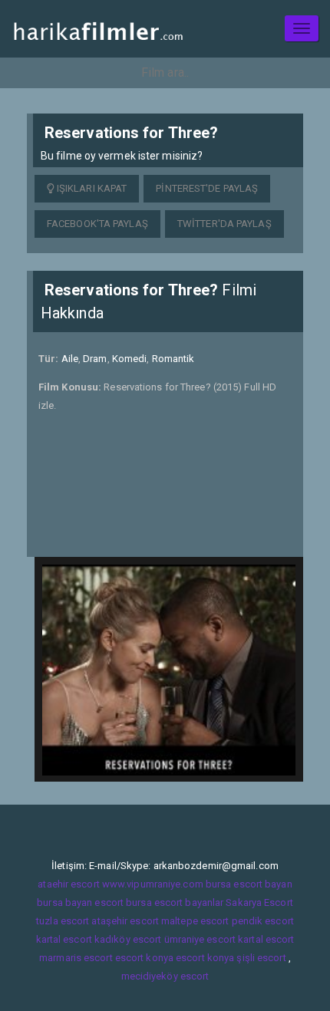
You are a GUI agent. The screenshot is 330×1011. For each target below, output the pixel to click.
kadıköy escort (127, 939)
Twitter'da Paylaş (224, 223)
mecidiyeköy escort (165, 976)
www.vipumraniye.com (152, 884)
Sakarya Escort (259, 902)
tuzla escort (62, 921)
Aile (69, 358)
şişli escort (260, 957)
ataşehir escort (125, 921)
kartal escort (64, 939)
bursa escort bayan (249, 884)
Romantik (173, 358)
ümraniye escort (200, 939)
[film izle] (98, 29)
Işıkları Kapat (90, 188)
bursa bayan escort (80, 902)
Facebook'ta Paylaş (97, 223)
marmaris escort (76, 957)
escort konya (144, 957)
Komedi (129, 358)
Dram (95, 358)
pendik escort (263, 921)
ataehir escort (68, 884)
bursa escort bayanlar (174, 902)
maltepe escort (195, 921)
